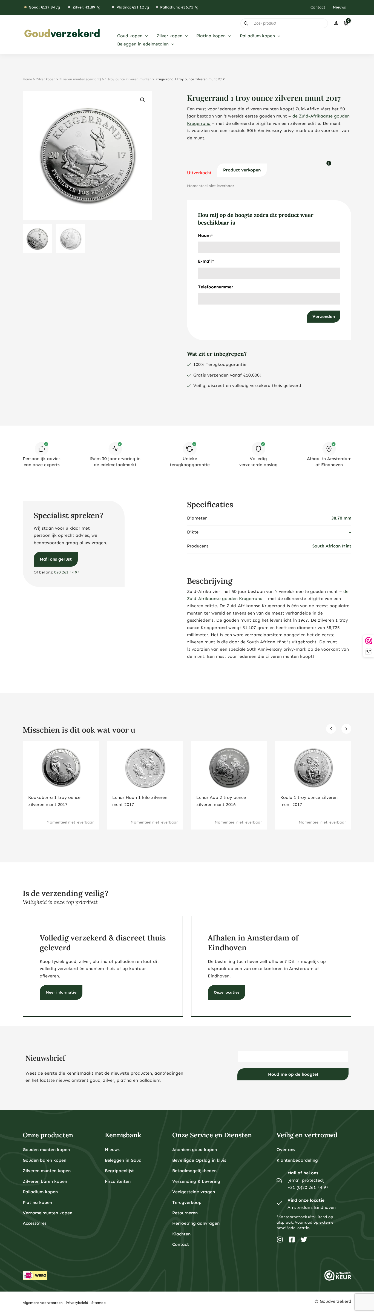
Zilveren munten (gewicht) (80, 79)
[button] (145, 36)
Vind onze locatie (305, 1200)
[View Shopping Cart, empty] (346, 23)
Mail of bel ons (302, 1172)
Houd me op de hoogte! (293, 1074)
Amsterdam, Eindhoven (311, 1207)
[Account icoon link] (336, 23)
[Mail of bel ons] (279, 1180)
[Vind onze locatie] (279, 1204)
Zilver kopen (45, 79)
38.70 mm (341, 518)
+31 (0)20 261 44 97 (308, 1187)
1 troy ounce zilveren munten (128, 79)
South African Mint (331, 546)
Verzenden (323, 316)
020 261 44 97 (66, 572)
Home (27, 79)
